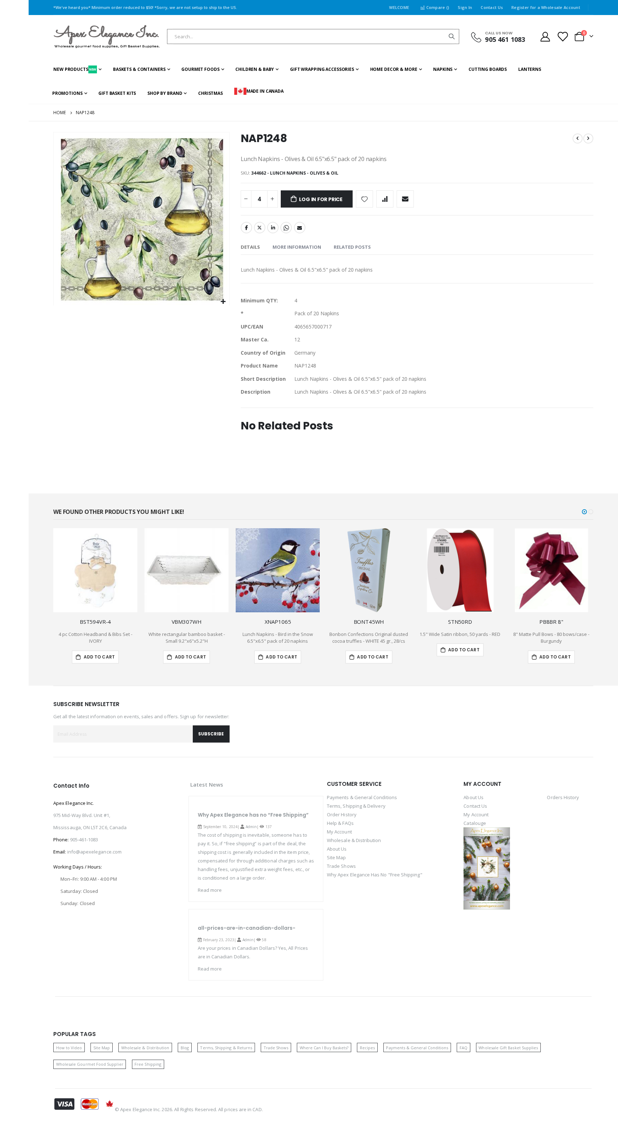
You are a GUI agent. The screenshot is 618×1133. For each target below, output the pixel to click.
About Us (337, 849)
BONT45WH (369, 621)
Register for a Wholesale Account (545, 7)
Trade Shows (341, 866)
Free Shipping (147, 1064)
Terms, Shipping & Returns (226, 1047)
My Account (339, 831)
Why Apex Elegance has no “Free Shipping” (253, 814)
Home (59, 113)
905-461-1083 (84, 839)
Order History (342, 814)
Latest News (207, 784)
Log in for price (321, 199)
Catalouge (475, 823)
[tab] (250, 247)
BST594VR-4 (95, 621)
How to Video (69, 1047)
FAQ (463, 1047)
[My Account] (545, 37)
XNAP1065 (278, 621)
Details (250, 247)
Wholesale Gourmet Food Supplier (89, 1064)
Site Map (336, 857)
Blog (185, 1047)
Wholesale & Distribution (354, 840)
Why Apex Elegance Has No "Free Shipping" (374, 874)
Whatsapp (286, 227)
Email (299, 227)
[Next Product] (588, 138)
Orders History (563, 797)
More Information (297, 247)
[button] (223, 302)
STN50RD (460, 621)
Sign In (465, 7)
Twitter (259, 227)
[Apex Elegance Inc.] (107, 37)
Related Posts (352, 247)
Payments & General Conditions (362, 797)
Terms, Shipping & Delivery (356, 806)
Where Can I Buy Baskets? (324, 1047)
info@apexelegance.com (94, 851)
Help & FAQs (340, 823)
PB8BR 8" (551, 621)
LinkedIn (273, 227)
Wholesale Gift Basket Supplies (508, 1047)
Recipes (367, 1047)
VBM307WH (187, 621)
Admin (251, 826)
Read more (210, 890)
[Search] (451, 36)
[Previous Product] (578, 138)
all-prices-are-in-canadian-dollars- (246, 928)
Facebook (246, 227)
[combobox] (313, 36)
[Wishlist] (562, 37)
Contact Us (492, 7)
